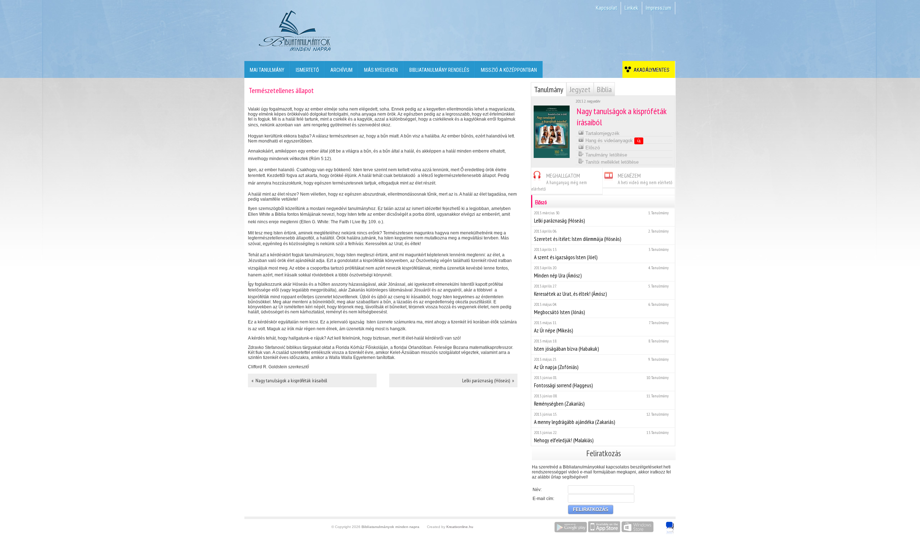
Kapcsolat (606, 8)
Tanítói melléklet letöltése (611, 162)
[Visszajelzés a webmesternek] (675, 524)
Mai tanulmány (267, 70)
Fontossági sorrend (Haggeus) (601, 382)
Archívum (341, 70)
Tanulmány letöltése (605, 155)
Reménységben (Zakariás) (601, 400)
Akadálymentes (650, 70)
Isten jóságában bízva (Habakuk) (601, 345)
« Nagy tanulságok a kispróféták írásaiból (289, 380)
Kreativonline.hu (459, 527)
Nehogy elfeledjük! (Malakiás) (601, 437)
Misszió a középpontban (509, 70)
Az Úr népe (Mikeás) (601, 327)
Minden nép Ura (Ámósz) (601, 272)
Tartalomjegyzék (602, 133)
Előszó (592, 147)
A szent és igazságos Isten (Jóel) (601, 254)
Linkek (631, 8)
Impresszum (658, 8)
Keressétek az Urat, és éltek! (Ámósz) (601, 290)
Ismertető (307, 70)
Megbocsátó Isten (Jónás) (601, 309)
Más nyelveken (381, 70)
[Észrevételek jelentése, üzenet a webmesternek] (670, 528)
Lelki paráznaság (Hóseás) (601, 217)
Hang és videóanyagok (612, 140)
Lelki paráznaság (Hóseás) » (488, 380)
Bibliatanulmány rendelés (439, 70)
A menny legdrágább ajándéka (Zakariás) (601, 418)
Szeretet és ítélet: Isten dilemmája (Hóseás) (601, 235)
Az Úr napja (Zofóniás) (601, 363)
